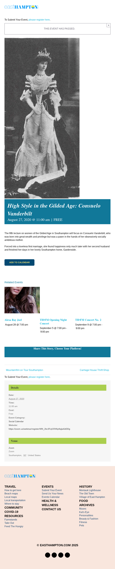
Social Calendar (16, 421)
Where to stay (11, 503)
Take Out (9, 523)
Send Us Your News (52, 493)
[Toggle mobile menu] (109, 7)
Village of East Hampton (92, 497)
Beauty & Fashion (88, 518)
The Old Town (86, 493)
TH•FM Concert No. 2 (88, 320)
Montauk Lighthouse (90, 490)
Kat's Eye (84, 512)
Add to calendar (19, 262)
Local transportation (14, 500)
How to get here (12, 490)
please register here (39, 19)
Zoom (11, 448)
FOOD (83, 500)
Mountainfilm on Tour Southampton (24, 370)
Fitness (83, 522)
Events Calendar (51, 497)
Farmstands (10, 519)
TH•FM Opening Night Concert (53, 321)
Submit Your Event (52, 490)
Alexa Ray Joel (13, 320)
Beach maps (11, 493)
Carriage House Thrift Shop (94, 370)
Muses (82, 508)
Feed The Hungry (13, 526)
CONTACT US (51, 509)
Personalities (86, 515)
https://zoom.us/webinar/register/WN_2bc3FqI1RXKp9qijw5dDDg (39, 429)
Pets (81, 525)
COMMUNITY (13, 507)
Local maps (10, 497)
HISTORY (85, 486)
